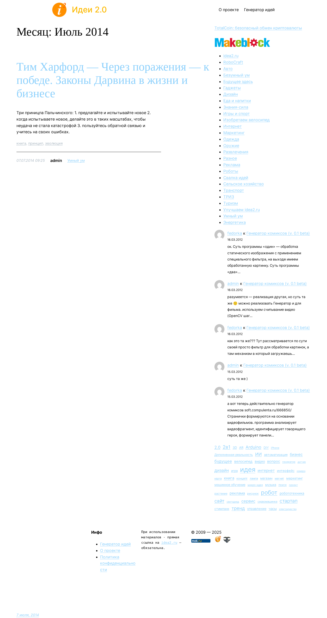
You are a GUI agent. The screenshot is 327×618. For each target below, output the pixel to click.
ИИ (258, 454)
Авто (228, 68)
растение (220, 493)
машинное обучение (229, 485)
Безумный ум (236, 75)
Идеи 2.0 (89, 9)
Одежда (231, 139)
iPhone (275, 447)
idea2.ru (230, 55)
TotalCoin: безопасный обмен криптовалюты (258, 28)
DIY (266, 447)
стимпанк (221, 509)
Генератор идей (115, 544)
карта (218, 478)
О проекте (110, 550)
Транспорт (233, 190)
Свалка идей (235, 177)
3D (235, 447)
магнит (279, 478)
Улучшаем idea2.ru (241, 209)
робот (269, 492)
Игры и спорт (236, 113)
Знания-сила (235, 107)
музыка (270, 485)
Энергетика (234, 222)
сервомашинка (267, 501)
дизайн (221, 470)
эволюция (54, 143)
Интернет (232, 126)
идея (247, 469)
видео (260, 461)
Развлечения (235, 151)
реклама (237, 493)
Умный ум (76, 160)
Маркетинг (234, 132)
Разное (230, 158)
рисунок (253, 493)
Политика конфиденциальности (117, 563)
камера (301, 471)
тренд (238, 508)
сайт (219, 501)
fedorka (234, 233)
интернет (266, 470)
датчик (302, 461)
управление (256, 509)
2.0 (217, 447)
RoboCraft (233, 62)
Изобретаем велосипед (246, 119)
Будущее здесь (238, 81)
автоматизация (276, 454)
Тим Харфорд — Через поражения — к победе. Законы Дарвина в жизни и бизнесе (112, 80)
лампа (254, 478)
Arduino (253, 447)
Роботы (230, 171)
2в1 (226, 447)
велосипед (243, 461)
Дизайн (230, 94)
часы (273, 509)
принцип (35, 143)
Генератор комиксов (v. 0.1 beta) (278, 233)
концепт (242, 478)
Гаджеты (232, 87)
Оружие (231, 145)
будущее (223, 461)
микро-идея (255, 485)
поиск (283, 485)
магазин (266, 478)
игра (234, 471)
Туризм (230, 203)
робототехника (292, 493)
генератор (288, 461)
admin (233, 283)
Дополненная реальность (233, 454)
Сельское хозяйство (243, 184)
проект (293, 485)
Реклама (231, 164)
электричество (288, 509)
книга (21, 143)
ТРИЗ (228, 196)
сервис (248, 501)
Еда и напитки (237, 100)
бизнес (296, 454)
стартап (289, 501)
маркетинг (294, 478)
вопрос (273, 461)
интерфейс (286, 471)
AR (241, 447)
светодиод (233, 501)
